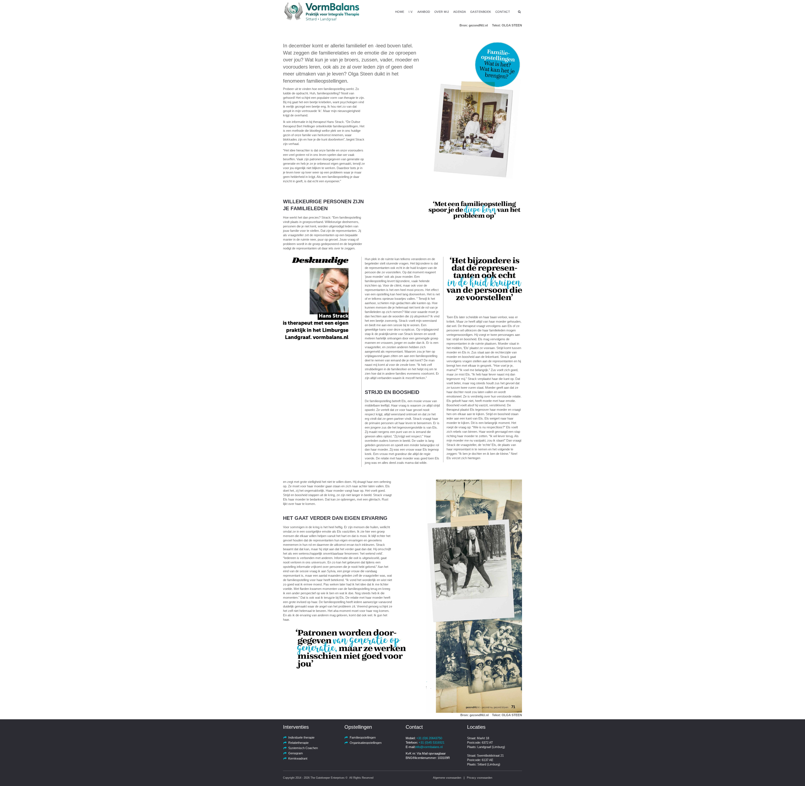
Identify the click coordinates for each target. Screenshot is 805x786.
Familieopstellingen (363, 737)
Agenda (459, 11)
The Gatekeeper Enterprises (327, 777)
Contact (502, 11)
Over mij (441, 11)
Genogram (295, 753)
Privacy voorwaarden (479, 777)
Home (399, 11)
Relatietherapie (298, 742)
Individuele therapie (301, 737)
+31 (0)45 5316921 (431, 742)
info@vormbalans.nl (429, 747)
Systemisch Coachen (303, 748)
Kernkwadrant (297, 758)
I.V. (411, 11)
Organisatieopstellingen (366, 742)
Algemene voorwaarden (447, 777)
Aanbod (423, 11)
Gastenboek (480, 11)
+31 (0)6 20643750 (429, 738)
